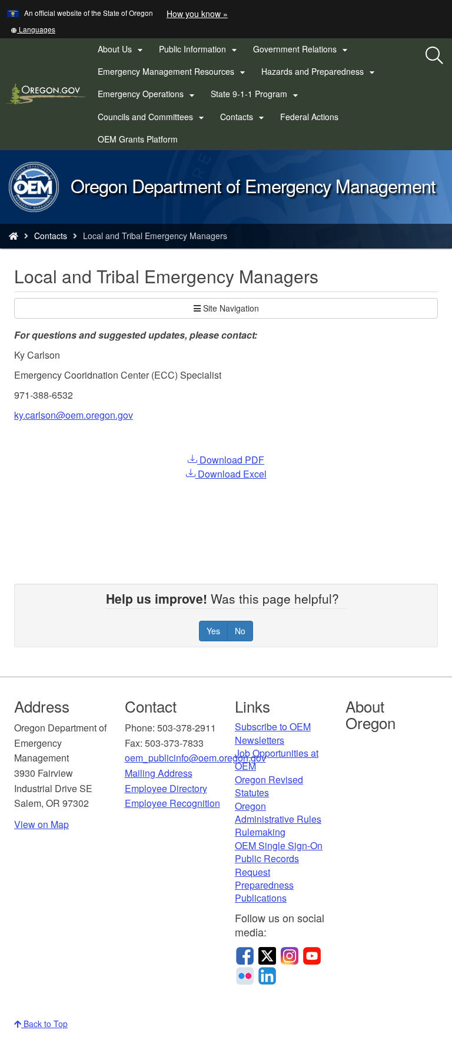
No (240, 631)
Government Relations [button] (302, 49)
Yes (213, 631)
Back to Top (44, 1023)
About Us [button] (122, 49)
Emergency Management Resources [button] (173, 71)
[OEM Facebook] (245, 954)
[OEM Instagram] (290, 954)
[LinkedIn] (267, 974)
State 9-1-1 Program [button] (256, 94)
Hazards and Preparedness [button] (319, 71)
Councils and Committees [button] (152, 117)
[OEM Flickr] (245, 974)
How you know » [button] (197, 13)
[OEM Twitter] (267, 954)
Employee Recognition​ (172, 803)
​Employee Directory (166, 788)
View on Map (41, 824)
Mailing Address (158, 773)
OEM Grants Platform (141, 141)
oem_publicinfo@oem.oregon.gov (195, 757)
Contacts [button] (243, 117)
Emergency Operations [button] (148, 94)
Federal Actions (309, 116)
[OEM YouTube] (312, 954)
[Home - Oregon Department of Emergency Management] (13, 235)
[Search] (434, 56)
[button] (33, 29)
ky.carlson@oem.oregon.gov (73, 415)
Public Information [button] (199, 49)
